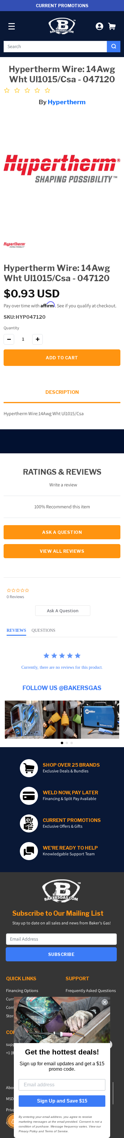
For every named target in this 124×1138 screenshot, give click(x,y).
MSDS (11, 1098)
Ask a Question (62, 532)
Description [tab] (62, 392)
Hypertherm (66, 102)
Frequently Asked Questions (91, 990)
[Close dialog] (105, 1002)
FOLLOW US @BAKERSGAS (62, 688)
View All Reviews (62, 551)
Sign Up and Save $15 (62, 1100)
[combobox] (55, 46)
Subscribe (61, 954)
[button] (112, 26)
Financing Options (22, 990)
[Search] (113, 46)
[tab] (62, 610)
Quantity (11, 327)
